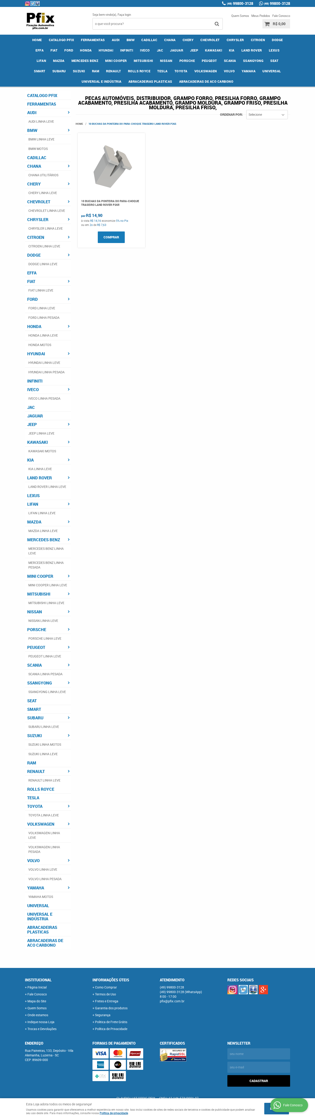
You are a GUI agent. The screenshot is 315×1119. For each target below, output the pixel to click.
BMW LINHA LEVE (41, 139)
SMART (39, 71)
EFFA (40, 50)
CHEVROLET (210, 40)
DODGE (277, 40)
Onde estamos (37, 1015)
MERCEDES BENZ (84, 60)
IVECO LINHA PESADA (44, 398)
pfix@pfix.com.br (172, 1001)
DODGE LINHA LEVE (42, 264)
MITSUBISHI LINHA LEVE (46, 603)
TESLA (162, 71)
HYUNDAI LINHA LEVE (44, 362)
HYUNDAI (106, 50)
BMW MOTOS (38, 148)
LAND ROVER (251, 50)
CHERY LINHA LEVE (42, 193)
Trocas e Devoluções (41, 1029)
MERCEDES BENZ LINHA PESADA (46, 564)
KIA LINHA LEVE (40, 469)
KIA (232, 50)
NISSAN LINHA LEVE (43, 620)
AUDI (116, 40)
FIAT (54, 50)
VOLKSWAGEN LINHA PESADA (44, 849)
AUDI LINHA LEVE (41, 121)
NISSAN (166, 60)
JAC (160, 50)
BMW (131, 40)
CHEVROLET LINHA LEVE (46, 210)
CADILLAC (149, 40)
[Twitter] (32, 3)
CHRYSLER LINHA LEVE (45, 228)
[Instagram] (27, 3)
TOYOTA (181, 71)
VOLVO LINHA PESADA (45, 879)
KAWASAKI (213, 50)
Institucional (38, 979)
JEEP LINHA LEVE (41, 433)
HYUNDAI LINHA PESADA (46, 372)
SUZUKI (79, 71)
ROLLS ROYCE (139, 71)
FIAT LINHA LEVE (40, 290)
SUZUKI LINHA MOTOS (44, 744)
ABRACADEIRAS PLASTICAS (150, 81)
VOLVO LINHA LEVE (42, 869)
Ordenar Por (231, 114)
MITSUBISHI (143, 60)
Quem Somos (240, 16)
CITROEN (258, 40)
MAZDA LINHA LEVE (43, 531)
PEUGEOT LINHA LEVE (44, 656)
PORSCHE (187, 60)
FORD (68, 50)
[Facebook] (38, 3)
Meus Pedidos (260, 16)
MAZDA (59, 60)
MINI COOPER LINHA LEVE (47, 585)
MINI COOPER (116, 60)
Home (37, 40)
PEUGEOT (209, 60)
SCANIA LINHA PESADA (45, 674)
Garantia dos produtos (111, 1008)
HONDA (86, 50)
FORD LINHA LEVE (41, 308)
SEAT (274, 60)
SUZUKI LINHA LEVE (43, 754)
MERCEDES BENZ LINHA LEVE (46, 550)
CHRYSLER (235, 40)
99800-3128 (240, 3)
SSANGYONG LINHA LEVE (47, 692)
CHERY (188, 40)
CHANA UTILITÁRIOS (43, 175)
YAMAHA (249, 71)
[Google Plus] (263, 989)
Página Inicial (37, 987)
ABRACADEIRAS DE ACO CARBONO (206, 81)
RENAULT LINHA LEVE (44, 780)
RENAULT (113, 71)
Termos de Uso (105, 994)
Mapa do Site (36, 1001)
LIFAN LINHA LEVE (42, 513)
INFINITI (126, 50)
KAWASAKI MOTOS (42, 451)
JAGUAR (176, 50)
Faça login (124, 14)
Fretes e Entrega (106, 1001)
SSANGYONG (253, 60)
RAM (95, 71)
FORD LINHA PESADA (43, 317)
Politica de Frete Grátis (111, 1022)
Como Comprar (106, 987)
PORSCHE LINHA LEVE (44, 638)
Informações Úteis (110, 979)
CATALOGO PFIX (61, 40)
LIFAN (41, 60)
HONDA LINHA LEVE (43, 335)
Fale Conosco (281, 16)
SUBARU (59, 71)
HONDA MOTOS (39, 345)
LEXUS (274, 50)
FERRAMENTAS (93, 40)
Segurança (102, 1015)
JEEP (194, 50)
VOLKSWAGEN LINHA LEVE (44, 835)
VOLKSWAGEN (205, 71)
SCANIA (230, 60)
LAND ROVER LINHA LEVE (47, 486)
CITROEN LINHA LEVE (44, 246)
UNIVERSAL (271, 71)
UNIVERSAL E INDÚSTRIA (102, 81)
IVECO (145, 50)
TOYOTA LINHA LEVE (43, 815)
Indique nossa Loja (40, 1022)
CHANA (170, 40)
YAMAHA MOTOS (40, 896)
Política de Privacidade (111, 1029)
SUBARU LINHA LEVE (43, 726)
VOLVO (229, 71)
